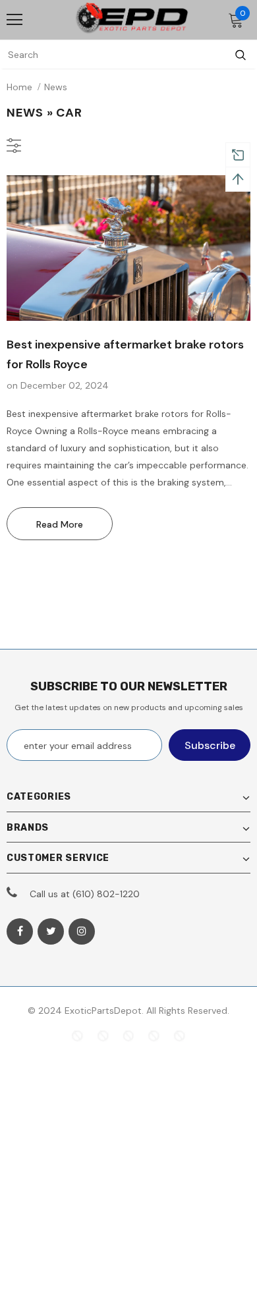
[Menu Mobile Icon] (14, 20)
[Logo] (132, 19)
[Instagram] (82, 931)
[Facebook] (20, 931)
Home (19, 87)
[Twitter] (51, 931)
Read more (59, 524)
